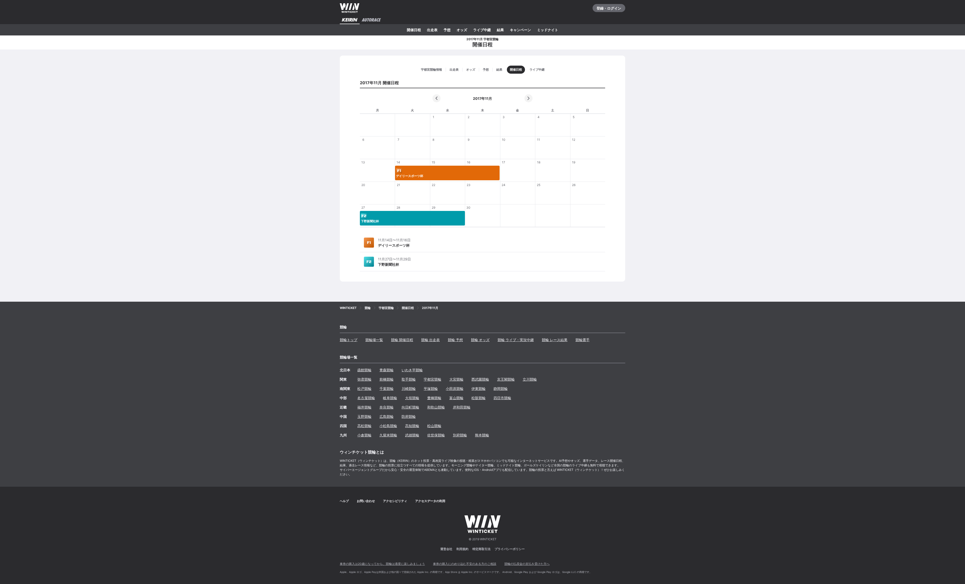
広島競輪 (386, 416)
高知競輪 (412, 426)
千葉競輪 (386, 388)
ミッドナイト (547, 30)
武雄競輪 (412, 435)
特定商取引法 (481, 549)
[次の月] (528, 98)
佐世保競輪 (436, 435)
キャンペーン (520, 30)
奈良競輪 (386, 407)
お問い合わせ (366, 501)
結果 (500, 30)
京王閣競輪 (506, 379)
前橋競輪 (386, 379)
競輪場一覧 (374, 340)
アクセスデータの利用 (430, 501)
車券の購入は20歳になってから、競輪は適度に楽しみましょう (382, 564)
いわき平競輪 (412, 370)
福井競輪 (364, 407)
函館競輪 (364, 370)
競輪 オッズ (480, 340)
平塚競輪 (431, 388)
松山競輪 (434, 426)
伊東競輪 (478, 388)
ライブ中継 (482, 30)
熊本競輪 (482, 435)
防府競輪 (409, 416)
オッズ (462, 30)
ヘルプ (344, 501)
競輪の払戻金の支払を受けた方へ (527, 564)
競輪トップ (348, 340)
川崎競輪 (409, 388)
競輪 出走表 (430, 340)
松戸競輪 (364, 388)
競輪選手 (582, 340)
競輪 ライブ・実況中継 (516, 340)
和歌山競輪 (436, 407)
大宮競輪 (456, 379)
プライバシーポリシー (510, 549)
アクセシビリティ (395, 501)
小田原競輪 (454, 388)
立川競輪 (530, 379)
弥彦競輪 (364, 379)
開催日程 (414, 30)
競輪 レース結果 (554, 340)
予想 (447, 30)
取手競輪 (409, 379)
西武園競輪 (480, 379)
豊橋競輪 (434, 398)
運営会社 (446, 549)
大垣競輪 (412, 398)
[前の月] (436, 98)
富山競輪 (456, 398)
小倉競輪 (364, 435)
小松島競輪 (388, 426)
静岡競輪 (501, 388)
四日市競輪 (502, 398)
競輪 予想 (455, 340)
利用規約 (462, 549)
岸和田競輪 (461, 407)
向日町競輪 (410, 407)
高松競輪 (364, 426)
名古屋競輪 (366, 398)
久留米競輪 (388, 435)
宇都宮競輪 (432, 379)
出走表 (432, 30)
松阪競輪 (478, 398)
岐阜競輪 (390, 398)
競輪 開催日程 (402, 340)
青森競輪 (386, 370)
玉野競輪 (364, 416)
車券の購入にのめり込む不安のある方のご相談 (464, 564)
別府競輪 (460, 435)
